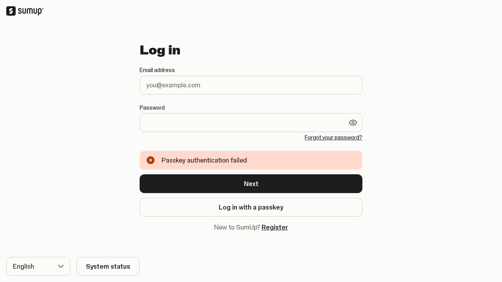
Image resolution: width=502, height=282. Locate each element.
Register (275, 227)
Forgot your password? (333, 137)
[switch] (352, 122)
